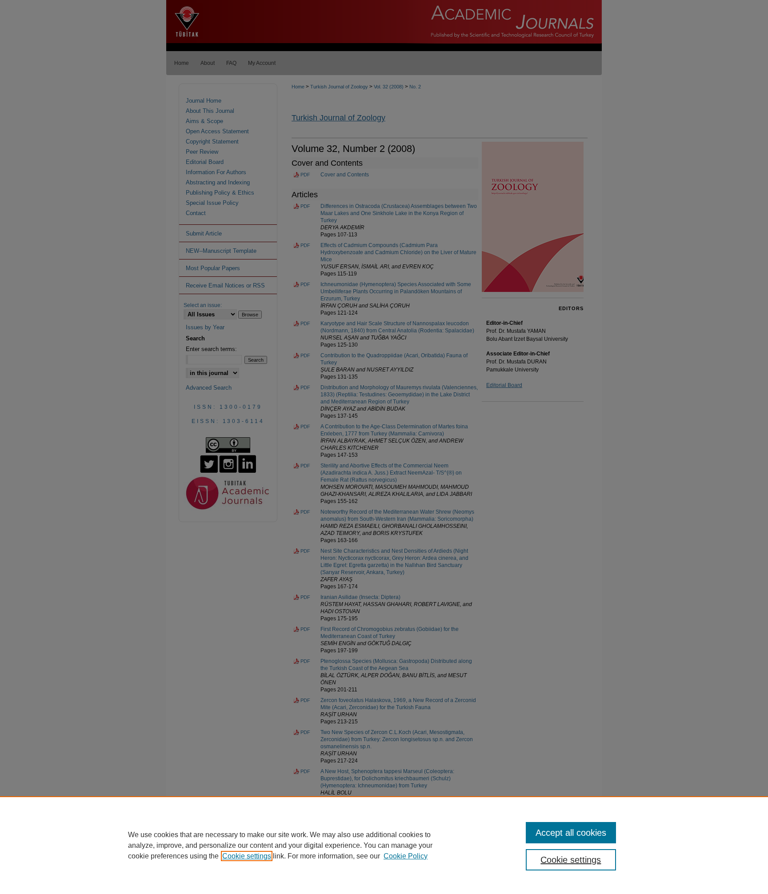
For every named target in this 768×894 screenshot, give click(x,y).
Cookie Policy (406, 856)
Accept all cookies (571, 833)
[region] (384, 845)
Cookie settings (246, 856)
